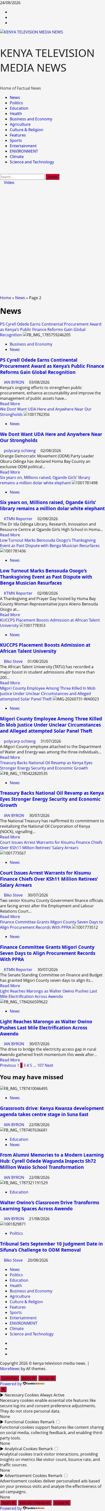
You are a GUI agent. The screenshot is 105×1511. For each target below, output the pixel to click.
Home (5, 297)
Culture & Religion (26, 129)
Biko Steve (14, 661)
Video (8, 182)
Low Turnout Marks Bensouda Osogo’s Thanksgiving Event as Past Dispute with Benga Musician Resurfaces (50, 543)
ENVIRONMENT (24, 151)
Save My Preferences (35, 1502)
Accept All (47, 1378)
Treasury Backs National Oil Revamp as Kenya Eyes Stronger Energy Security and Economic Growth (46, 765)
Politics (16, 103)
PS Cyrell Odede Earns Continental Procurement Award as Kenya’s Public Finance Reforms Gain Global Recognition (50, 329)
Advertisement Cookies (26, 1475)
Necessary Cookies (22, 1395)
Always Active (52, 1395)
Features (18, 135)
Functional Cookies (22, 1422)
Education (19, 108)
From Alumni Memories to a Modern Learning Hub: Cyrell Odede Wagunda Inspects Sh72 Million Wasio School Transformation (52, 1161)
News (15, 97)
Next (49, 1065)
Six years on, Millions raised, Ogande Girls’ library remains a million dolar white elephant (45, 480)
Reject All (28, 1378)
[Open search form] (1, 171)
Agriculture (20, 124)
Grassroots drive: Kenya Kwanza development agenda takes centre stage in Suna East (52, 1111)
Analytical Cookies (21, 1448)
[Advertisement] (52, 240)
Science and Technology (32, 162)
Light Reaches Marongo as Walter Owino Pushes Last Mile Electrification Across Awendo (48, 993)
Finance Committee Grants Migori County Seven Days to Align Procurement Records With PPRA (51, 924)
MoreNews (10, 1368)
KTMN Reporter (18, 518)
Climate (17, 156)
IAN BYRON (14, 382)
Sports (16, 140)
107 (40, 1065)
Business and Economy (31, 119)
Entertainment (23, 145)
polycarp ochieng (20, 450)
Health (16, 113)
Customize (9, 1378)
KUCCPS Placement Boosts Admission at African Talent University (45, 648)
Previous (8, 1065)
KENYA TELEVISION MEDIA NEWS (47, 60)
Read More (10, 403)
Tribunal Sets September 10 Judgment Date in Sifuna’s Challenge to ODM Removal (51, 1247)
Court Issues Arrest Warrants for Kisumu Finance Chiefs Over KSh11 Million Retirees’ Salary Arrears (51, 845)
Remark (47, 1422)
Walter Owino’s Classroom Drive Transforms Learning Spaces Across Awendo (49, 1205)
